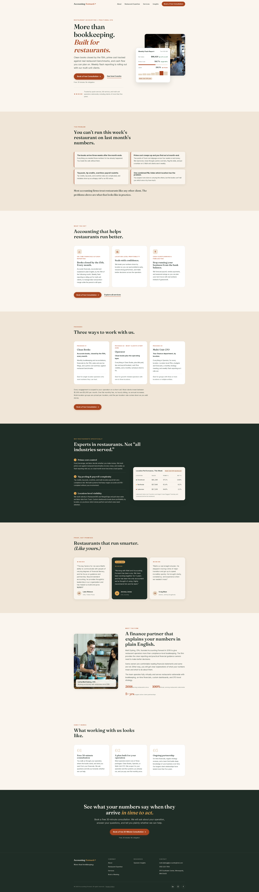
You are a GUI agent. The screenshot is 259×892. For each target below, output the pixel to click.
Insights (156, 4)
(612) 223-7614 (164, 867)
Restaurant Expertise (132, 4)
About (119, 4)
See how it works (114, 76)
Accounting (85, 4)
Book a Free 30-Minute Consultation (129, 832)
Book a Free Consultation (173, 4)
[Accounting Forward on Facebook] (183, 886)
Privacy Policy (110, 886)
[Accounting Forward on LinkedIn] (173, 886)
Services (146, 4)
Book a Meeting (113, 874)
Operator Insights (140, 863)
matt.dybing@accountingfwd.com (171, 863)
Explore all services (112, 295)
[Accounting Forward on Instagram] (178, 886)
